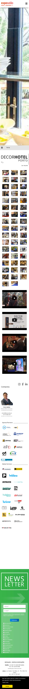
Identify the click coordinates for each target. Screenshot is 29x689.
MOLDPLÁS (7, 625)
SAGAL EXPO (7, 643)
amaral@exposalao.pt (7, 413)
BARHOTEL (7, 649)
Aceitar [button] (7, 686)
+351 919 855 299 (6, 414)
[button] (7, 144)
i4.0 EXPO (7, 652)
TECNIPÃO (7, 632)
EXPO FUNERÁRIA (8, 639)
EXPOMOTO (7, 634)
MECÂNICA (7, 638)
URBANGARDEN (8, 630)
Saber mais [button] (5, 682)
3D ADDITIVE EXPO (9, 645)
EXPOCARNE (7, 650)
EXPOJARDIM (7, 628)
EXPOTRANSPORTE (9, 627)
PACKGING (7, 641)
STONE (6, 636)
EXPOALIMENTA (8, 647)
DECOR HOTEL (8, 623)
